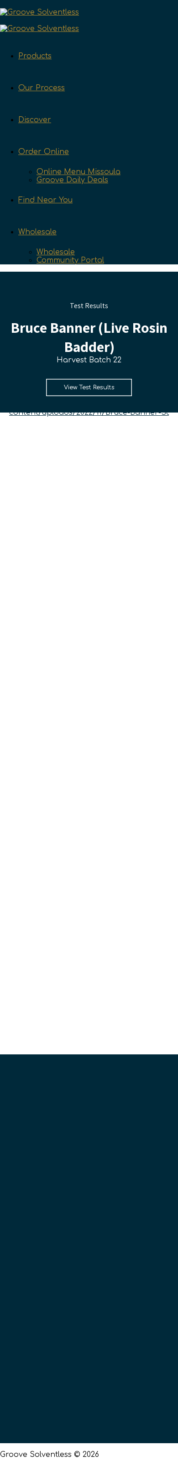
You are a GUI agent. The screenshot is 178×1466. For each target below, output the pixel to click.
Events (44, 1424)
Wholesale (37, 232)
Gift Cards (50, 1362)
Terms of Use (57, 1393)
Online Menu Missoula (78, 172)
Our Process (41, 88)
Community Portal (70, 260)
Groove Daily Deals (72, 180)
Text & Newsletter (64, 1192)
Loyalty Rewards (62, 1238)
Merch (44, 1347)
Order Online (43, 152)
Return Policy (56, 1378)
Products (35, 56)
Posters (46, 1316)
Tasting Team (57, 1207)
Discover (34, 120)
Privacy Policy (58, 1409)
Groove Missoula (63, 1300)
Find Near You (45, 200)
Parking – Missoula (67, 1331)
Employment (55, 1254)
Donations (51, 1269)
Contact (47, 1223)
